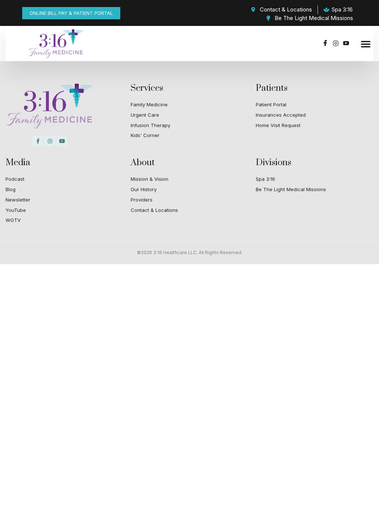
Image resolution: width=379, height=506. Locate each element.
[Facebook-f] (38, 141)
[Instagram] (335, 43)
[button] (365, 43)
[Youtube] (346, 43)
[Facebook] (325, 43)
